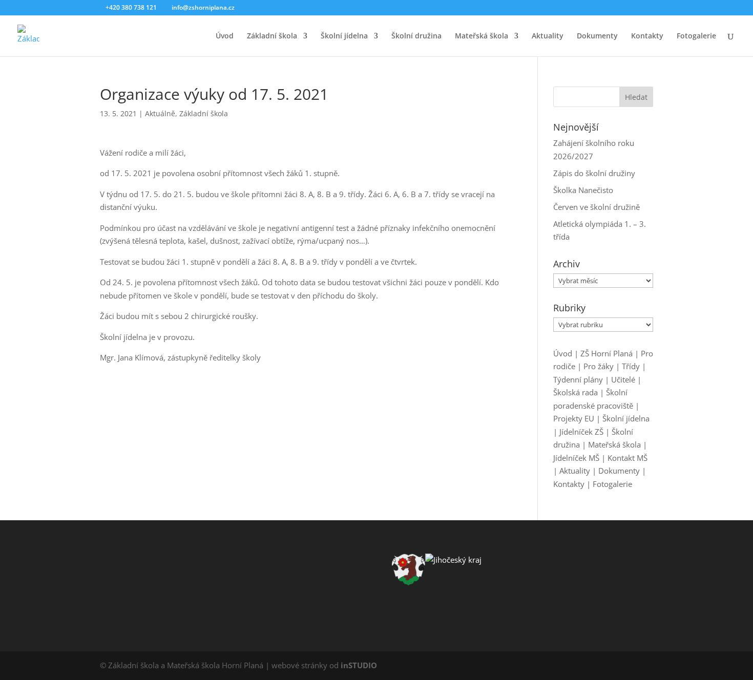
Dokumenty (597, 36)
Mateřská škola (481, 36)
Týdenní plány (578, 379)
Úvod (225, 36)
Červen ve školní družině (596, 207)
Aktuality (547, 36)
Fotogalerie (696, 36)
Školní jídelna (344, 36)
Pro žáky (598, 366)
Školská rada (575, 392)
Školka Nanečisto (583, 190)
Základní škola (272, 36)
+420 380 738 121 (131, 7)
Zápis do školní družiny (594, 173)
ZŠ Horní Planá (606, 353)
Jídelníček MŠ (576, 458)
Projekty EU (573, 418)
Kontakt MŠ (627, 458)
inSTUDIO (359, 665)
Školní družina (416, 36)
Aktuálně (160, 113)
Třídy (631, 366)
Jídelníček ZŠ (581, 432)
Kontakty (647, 36)
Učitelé (623, 379)
